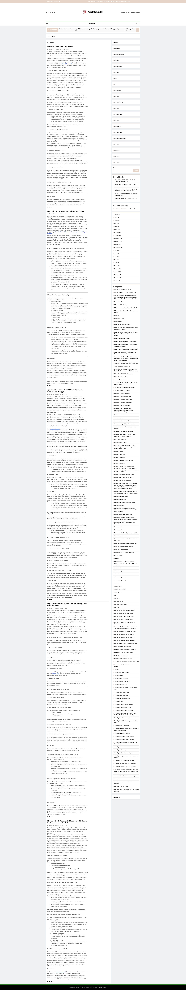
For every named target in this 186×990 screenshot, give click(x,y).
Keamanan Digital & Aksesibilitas (122, 421)
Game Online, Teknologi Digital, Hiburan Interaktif (126, 349)
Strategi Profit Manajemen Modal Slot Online (125, 649)
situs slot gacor (118, 66)
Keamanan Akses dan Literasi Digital (123, 399)
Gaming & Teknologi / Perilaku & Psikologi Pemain (126, 363)
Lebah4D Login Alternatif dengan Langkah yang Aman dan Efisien (78, 29)
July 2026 (116, 217)
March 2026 (117, 229)
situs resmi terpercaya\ (120, 580)
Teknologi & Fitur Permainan (121, 678)
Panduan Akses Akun (119, 457)
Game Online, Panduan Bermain (121, 338)
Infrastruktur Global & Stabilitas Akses (123, 374)
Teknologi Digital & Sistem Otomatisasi (123, 710)
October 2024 (117, 281)
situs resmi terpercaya (119, 577)
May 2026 (116, 223)
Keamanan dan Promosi (120, 415)
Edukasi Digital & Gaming (120, 304)
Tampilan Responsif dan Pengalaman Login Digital (126, 661)
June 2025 (116, 256)
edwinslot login (118, 321)
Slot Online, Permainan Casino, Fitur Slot (124, 634)
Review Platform (118, 555)
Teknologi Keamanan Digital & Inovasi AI (124, 739)
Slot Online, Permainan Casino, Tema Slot (124, 637)
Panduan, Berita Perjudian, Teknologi (123, 514)
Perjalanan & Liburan (119, 527)
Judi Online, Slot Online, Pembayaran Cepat (124, 387)
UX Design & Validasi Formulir (121, 786)
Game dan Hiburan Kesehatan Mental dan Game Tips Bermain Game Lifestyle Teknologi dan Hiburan (125, 334)
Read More (49, 207)
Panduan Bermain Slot (119, 463)
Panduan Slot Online (119, 505)
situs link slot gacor (119, 54)
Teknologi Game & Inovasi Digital (122, 725)
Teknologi (116, 669)
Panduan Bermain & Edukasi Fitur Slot (123, 460)
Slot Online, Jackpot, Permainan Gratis (123, 613)
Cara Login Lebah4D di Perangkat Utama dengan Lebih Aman (115, 29)
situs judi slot (117, 568)
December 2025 (118, 238)
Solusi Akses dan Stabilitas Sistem (122, 646)
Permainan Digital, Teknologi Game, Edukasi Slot (126, 533)
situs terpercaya (118, 126)
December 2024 (118, 275)
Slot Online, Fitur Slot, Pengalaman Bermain (124, 610)
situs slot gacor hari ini (120, 138)
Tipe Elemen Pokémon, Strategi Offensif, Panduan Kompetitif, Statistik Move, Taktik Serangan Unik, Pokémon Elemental (126, 771)
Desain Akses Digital (119, 301)
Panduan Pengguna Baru (120, 499)
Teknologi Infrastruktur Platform (122, 733)
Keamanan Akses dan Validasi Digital (123, 402)
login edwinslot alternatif (120, 439)
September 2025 (118, 247)
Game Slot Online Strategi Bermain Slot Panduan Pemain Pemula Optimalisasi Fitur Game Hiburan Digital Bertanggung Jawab (126, 358)
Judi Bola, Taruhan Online (120, 380)
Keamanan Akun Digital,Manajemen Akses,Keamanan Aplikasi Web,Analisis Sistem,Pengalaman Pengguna (123, 410)
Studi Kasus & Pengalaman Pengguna (123, 658)
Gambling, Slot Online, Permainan (122, 324)
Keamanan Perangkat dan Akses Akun (123, 431)
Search (115, 168)
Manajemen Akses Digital (120, 442)
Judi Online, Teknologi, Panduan (122, 390)
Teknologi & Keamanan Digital (121, 692)
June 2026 (116, 220)
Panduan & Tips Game (119, 454)
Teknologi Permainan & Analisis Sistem (123, 747)
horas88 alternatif (55, 429)
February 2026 (117, 232)
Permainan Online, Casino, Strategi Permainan (125, 543)
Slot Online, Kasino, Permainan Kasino (123, 619)
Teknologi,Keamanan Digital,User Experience (125, 766)
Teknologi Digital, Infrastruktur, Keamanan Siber (125, 718)
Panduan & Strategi (119, 451)
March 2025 (117, 265)
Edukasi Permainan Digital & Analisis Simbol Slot (126, 308)
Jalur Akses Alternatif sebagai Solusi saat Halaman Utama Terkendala (113, 1)
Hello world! (132, 208)
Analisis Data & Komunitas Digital (122, 289)
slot (115, 84)
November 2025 (118, 241)
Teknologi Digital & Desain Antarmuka (123, 704)
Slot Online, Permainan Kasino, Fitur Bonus (124, 640)
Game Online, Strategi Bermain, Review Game (125, 341)
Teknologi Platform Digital (120, 750)
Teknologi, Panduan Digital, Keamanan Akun (125, 763)
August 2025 (117, 250)
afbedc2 (50, 49)
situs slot (116, 60)
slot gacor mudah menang (120, 604)
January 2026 (117, 235)
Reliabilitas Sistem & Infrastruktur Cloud (124, 552)
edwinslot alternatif (119, 318)
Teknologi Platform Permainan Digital (123, 753)
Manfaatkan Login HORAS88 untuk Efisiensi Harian (65, 211)
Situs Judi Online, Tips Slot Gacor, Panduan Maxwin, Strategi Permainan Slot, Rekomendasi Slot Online (125, 563)
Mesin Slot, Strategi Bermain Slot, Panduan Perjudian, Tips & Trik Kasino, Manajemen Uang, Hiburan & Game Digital (125, 447)
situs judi (116, 558)
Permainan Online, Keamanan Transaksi (123, 546)
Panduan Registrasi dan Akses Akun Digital (124, 502)
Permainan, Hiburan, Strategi (121, 549)
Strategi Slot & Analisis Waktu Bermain (123, 652)
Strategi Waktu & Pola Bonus (121, 655)
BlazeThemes (102, 987)
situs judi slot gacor (119, 571)
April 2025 (116, 262)
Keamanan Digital (118, 418)
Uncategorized (117, 779)
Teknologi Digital (118, 701)
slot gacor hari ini (118, 102)
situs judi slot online (119, 574)
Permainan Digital (118, 530)
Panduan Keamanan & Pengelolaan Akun (124, 474)
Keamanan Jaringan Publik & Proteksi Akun (124, 424)
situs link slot (117, 90)
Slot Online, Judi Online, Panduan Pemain (124, 616)
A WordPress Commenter (120, 208)
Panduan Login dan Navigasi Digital (122, 480)
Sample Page (91, 23)
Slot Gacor (117, 598)
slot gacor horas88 (61, 972)
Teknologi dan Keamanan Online (122, 698)
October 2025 (117, 244)
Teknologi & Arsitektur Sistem (121, 672)
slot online (117, 607)
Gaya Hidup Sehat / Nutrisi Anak (122, 366)
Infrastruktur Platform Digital (121, 377)
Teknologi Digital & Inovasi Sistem (122, 707)
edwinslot (116, 315)
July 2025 (116, 253)
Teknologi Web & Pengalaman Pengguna (124, 760)
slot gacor (116, 96)
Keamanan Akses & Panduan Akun (122, 396)
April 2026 (116, 226)
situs (115, 78)
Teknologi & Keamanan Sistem (121, 695)
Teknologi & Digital (119, 675)
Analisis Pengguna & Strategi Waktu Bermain (125, 292)
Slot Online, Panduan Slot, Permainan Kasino (125, 631)
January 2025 (117, 271)
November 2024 (118, 278)
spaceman (116, 150)
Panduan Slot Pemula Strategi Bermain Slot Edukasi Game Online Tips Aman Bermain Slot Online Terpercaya (125, 510)
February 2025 (117, 269)
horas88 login (56, 673)
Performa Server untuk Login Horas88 (60, 46)
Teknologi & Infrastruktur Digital (122, 681)
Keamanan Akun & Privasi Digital (122, 405)
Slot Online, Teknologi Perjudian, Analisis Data (125, 643)
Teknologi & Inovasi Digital (120, 684)
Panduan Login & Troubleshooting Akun (123, 477)
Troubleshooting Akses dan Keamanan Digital (125, 776)
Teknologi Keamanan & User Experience (124, 736)
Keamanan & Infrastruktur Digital (122, 393)
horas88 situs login (67, 63)
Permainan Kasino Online (120, 536)
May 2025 (116, 259)
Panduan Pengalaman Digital (121, 496)
